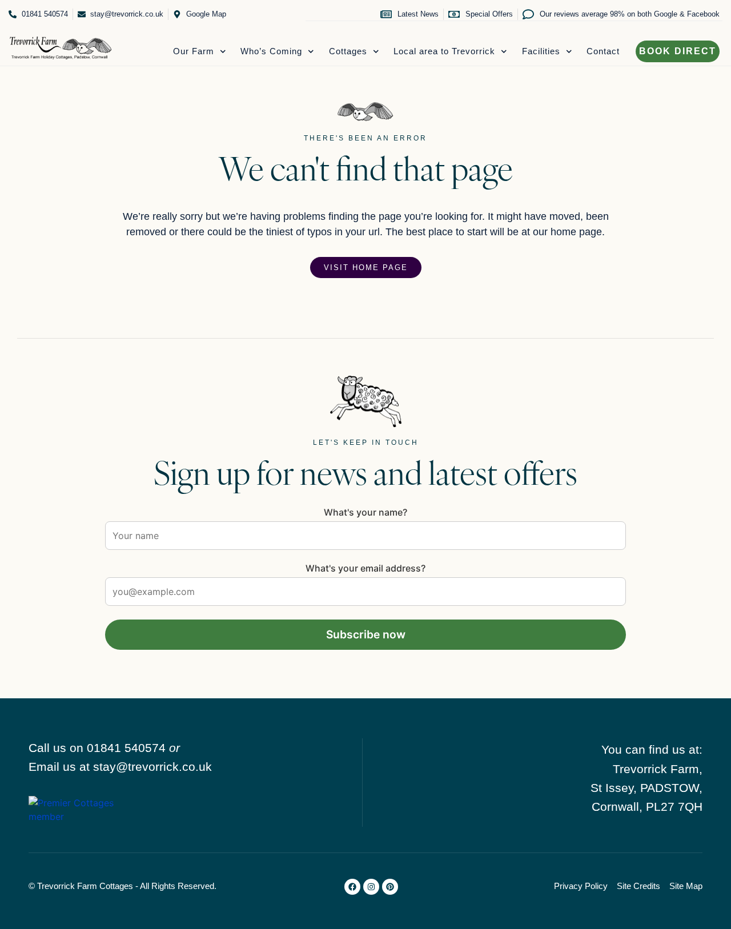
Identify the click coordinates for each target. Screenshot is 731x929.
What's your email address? (365, 568)
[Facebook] (352, 887)
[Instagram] (371, 887)
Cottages (348, 51)
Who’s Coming (271, 51)
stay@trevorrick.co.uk (152, 766)
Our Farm (193, 51)
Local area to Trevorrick (444, 51)
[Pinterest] (390, 887)
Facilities (541, 51)
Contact (603, 51)
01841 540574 (126, 747)
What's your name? (365, 512)
